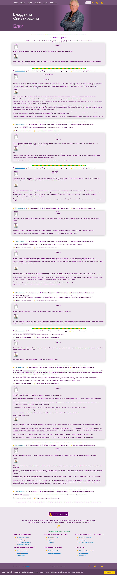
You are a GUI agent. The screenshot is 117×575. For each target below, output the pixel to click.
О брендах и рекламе (22, 553)
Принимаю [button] (109, 572)
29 (88, 40)
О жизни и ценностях (53, 537)
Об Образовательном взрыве (86, 542)
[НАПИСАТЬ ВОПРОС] (51, 515)
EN (87, 2)
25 (79, 40)
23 (75, 40)
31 (50, 42)
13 (52, 40)
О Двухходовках (21, 555)
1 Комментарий (19, 124)
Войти (27, 566)
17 (61, 40)
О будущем (51, 542)
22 (73, 40)
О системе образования (23, 537)
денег (35, 157)
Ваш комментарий (34, 71)
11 (48, 40)
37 (63, 42)
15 (57, 40)
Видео (30, 3)
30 (91, 40)
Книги (45, 3)
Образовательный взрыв (25, 143)
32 (52, 42)
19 (66, 40)
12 (50, 40)
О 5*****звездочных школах (24, 542)
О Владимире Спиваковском (86, 550)
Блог (16, 3)
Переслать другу (64, 71)
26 (81, 40)
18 (64, 40)
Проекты (38, 3)
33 (55, 42)
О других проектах (83, 553)
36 (61, 42)
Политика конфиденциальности (58, 566)
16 (59, 40)
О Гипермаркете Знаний (54, 553)
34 (57, 42)
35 (59, 42)
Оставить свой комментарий (23, 130)
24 (77, 40)
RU (89, 2)
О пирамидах (82, 540)
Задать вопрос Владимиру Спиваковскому (84, 71)
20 (68, 40)
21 (70, 40)
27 (84, 40)
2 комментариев (19, 367)
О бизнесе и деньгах (58, 38)
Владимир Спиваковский (28, 394)
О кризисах (51, 540)
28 (86, 40)
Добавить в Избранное (50, 71)
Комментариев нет (20, 71)
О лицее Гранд (21, 540)
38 (66, 42)
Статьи (22, 3)
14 (55, 40)
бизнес (22, 86)
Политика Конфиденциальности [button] (73, 572)
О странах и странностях (85, 537)
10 (46, 40)
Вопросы (53, 3)
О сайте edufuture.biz (53, 550)
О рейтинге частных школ (23, 544)
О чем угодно (82, 555)
